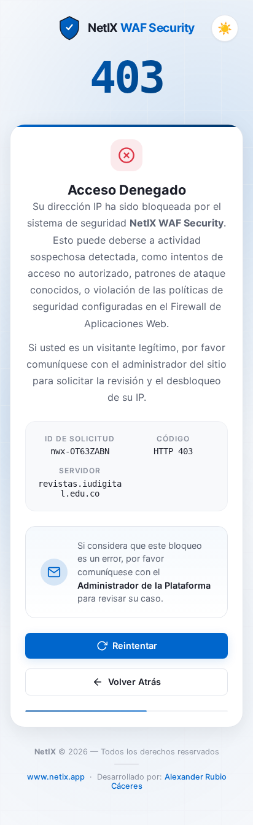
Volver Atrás (134, 681)
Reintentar (134, 645)
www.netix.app (56, 776)
